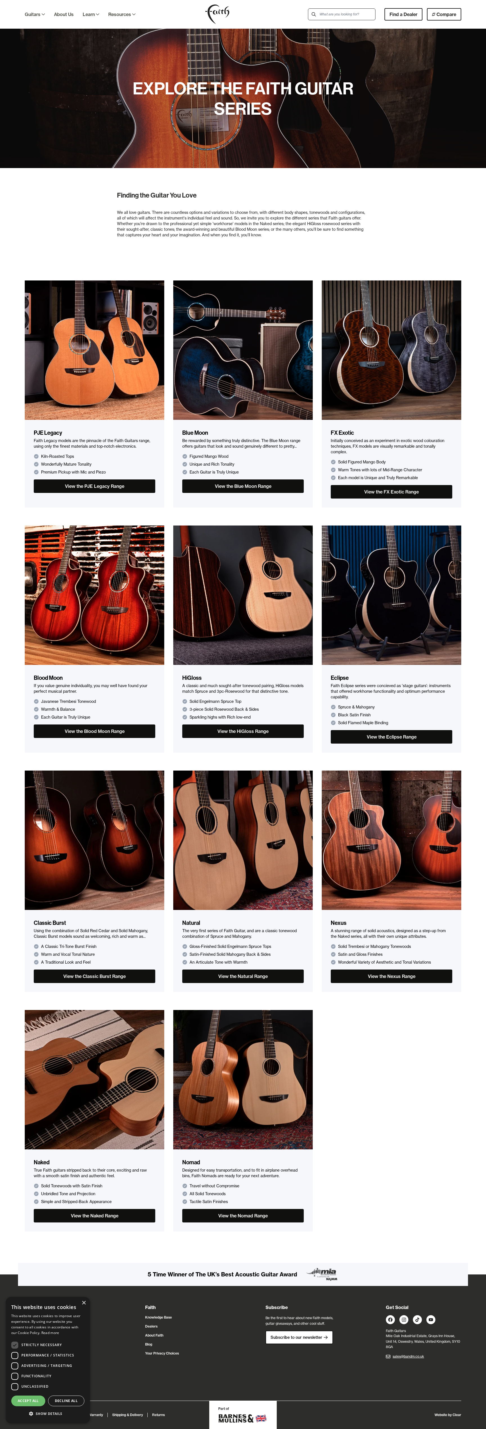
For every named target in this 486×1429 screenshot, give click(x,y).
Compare (446, 14)
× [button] (84, 1303)
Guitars (32, 14)
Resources (119, 14)
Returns (158, 1415)
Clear (457, 1415)
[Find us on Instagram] (403, 1319)
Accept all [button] (28, 1400)
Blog (148, 1344)
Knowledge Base (158, 1317)
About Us (64, 14)
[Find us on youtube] (430, 1319)
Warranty (95, 1415)
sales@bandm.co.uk (408, 1356)
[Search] (314, 14)
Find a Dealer (403, 14)
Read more (50, 1332)
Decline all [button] (66, 1400)
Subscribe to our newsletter (296, 1337)
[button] (47, 1414)
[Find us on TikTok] (417, 1319)
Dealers (151, 1326)
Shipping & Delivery (127, 1415)
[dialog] (48, 1360)
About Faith (154, 1335)
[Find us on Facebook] (390, 1319)
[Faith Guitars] (217, 14)
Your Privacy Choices (162, 1353)
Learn (89, 14)
